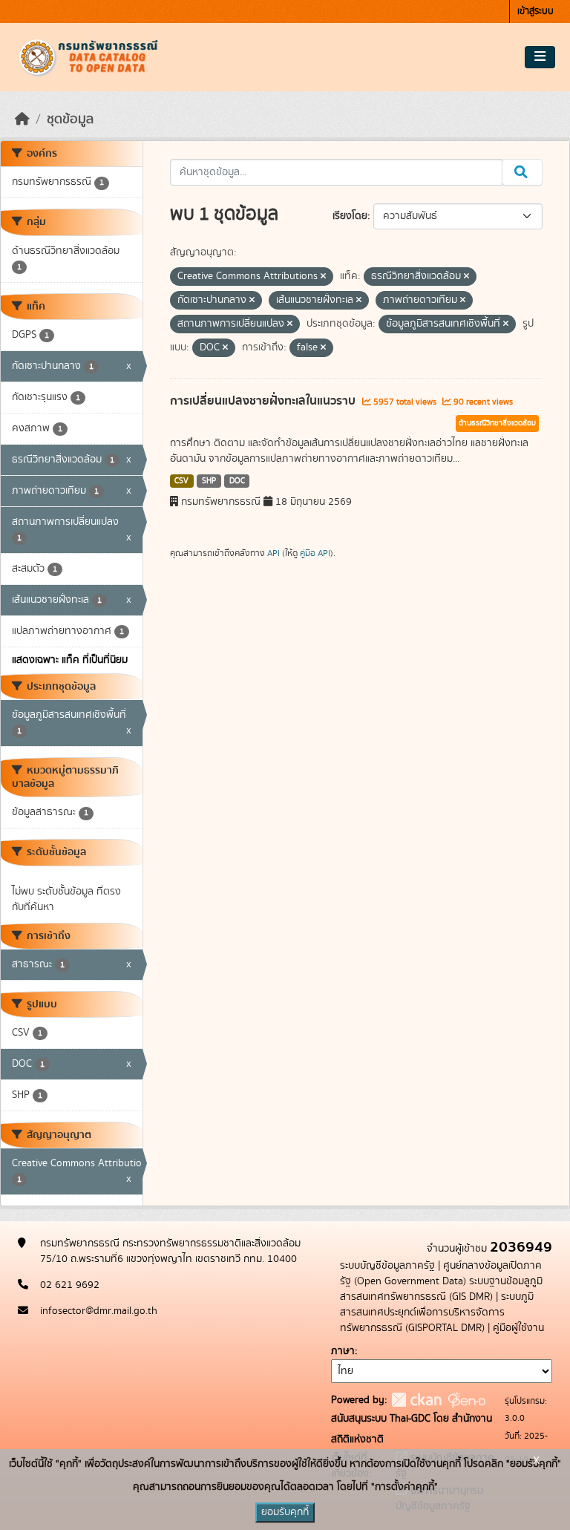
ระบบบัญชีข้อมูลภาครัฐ (387, 1265)
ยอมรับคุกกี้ (285, 1512)
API (273, 553)
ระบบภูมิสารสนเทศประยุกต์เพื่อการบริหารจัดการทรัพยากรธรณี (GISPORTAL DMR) (437, 1312)
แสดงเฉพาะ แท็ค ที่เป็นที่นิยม (70, 660)
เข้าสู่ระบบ (535, 11)
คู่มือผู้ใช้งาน (518, 1328)
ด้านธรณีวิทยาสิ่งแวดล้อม (497, 423)
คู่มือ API (315, 553)
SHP (209, 481)
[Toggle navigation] (540, 57)
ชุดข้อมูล (70, 119)
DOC (237, 481)
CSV (181, 481)
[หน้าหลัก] (22, 119)
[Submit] (522, 172)
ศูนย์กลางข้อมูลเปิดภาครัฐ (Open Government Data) (441, 1273)
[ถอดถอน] (323, 277)
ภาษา (343, 1351)
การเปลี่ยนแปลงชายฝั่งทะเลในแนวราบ (264, 401)
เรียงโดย (349, 216)
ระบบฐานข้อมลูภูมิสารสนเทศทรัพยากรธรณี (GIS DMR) (441, 1289)
